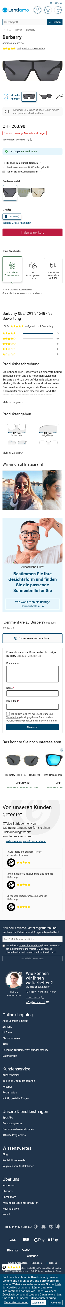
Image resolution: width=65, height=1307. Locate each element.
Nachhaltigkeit (10, 1208)
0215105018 (33, 997)
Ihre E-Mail (12, 700)
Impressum (8, 1185)
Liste (58, 1284)
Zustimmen (38, 1302)
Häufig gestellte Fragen (15, 1098)
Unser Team (9, 1197)
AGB (5, 1044)
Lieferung (7, 1032)
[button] (29, 97)
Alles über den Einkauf (15, 1021)
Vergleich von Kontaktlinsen (18, 1166)
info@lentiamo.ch (36, 1002)
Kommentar (13, 663)
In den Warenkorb (32, 232)
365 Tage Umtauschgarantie (18, 1081)
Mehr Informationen (16, 1302)
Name (10, 687)
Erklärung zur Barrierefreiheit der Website (25, 1050)
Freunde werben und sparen (18, 1129)
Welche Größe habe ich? (17, 223)
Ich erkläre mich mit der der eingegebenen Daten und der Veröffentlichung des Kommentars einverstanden (31, 717)
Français (58, 3)
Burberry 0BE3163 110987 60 (22, 775)
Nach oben (37, 1262)
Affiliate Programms (14, 1135)
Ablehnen (56, 1302)
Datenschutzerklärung (42, 1298)
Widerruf (7, 1086)
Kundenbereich (11, 1075)
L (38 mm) (13, 216)
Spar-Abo (7, 1117)
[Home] (3, 30)
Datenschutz (9, 1056)
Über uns (7, 1191)
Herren (18, 29)
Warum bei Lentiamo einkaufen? (21, 1202)
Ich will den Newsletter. (32, 958)
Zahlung (7, 1026)
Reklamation (9, 1092)
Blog (5, 1154)
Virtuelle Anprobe (15, 97)
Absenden (32, 727)
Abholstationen (11, 1038)
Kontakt (6, 1214)
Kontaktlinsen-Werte (13, 1160)
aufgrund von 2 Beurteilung (31, 48)
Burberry (30, 29)
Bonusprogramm (12, 1123)
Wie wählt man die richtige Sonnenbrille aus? (32, 604)
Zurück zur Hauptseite (18, 1262)
